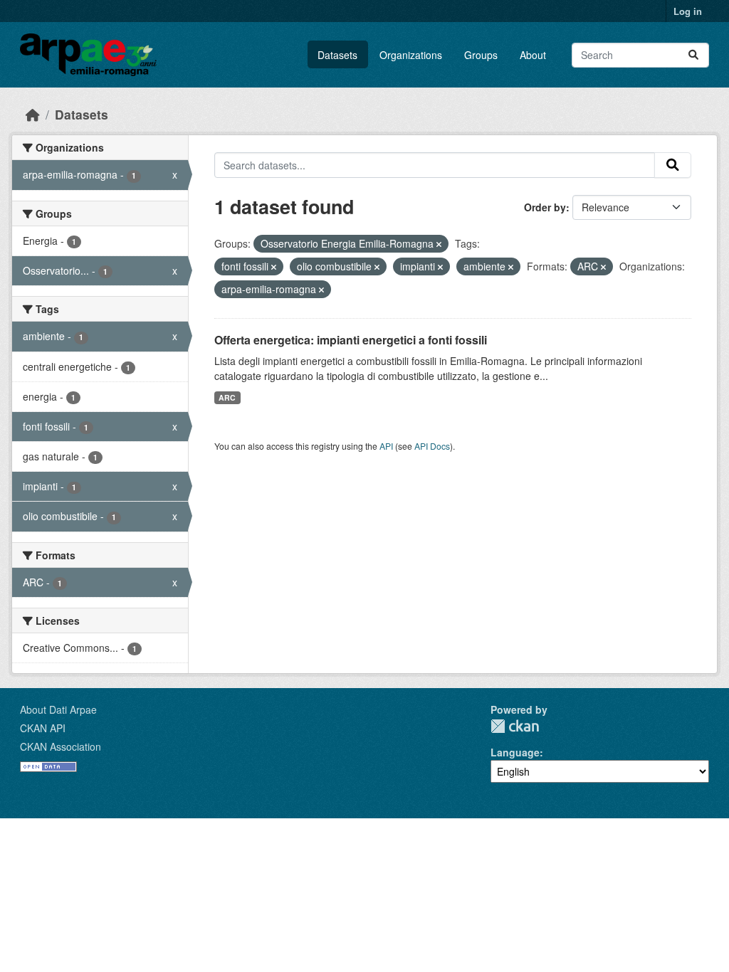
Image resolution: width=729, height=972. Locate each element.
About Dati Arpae (58, 709)
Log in (687, 11)
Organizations (410, 55)
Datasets (337, 55)
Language (515, 752)
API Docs (432, 446)
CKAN (515, 726)
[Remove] (438, 244)
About (533, 55)
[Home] (33, 114)
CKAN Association (60, 746)
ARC (227, 397)
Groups (481, 55)
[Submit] (693, 55)
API (386, 446)
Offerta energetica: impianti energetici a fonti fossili (350, 340)
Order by (545, 207)
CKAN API (42, 728)
